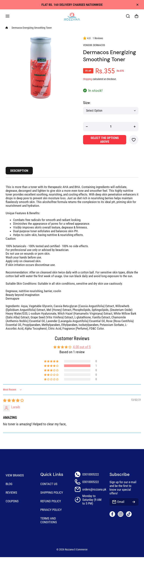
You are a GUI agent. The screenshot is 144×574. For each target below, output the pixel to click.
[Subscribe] (133, 502)
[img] (13, 400)
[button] (136, 16)
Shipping (87, 79)
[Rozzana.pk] (72, 16)
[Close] (137, 4)
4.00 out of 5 (82, 347)
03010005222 (90, 474)
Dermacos (99, 45)
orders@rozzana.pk (94, 489)
